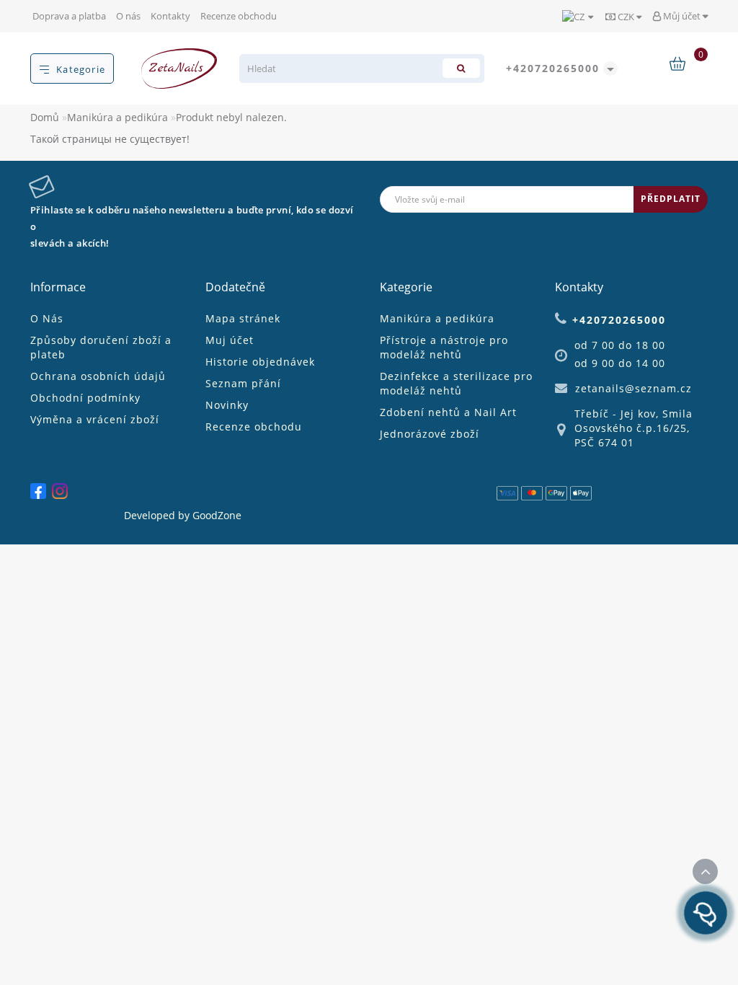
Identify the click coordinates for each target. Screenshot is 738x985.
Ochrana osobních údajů (98, 376)
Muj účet (229, 340)
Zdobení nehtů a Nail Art (448, 412)
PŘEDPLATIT (671, 199)
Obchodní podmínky (85, 398)
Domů (44, 117)
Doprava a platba (69, 15)
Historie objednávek (260, 361)
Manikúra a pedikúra (117, 117)
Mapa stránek (242, 318)
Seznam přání (243, 383)
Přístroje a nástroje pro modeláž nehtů (444, 347)
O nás (128, 15)
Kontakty (170, 15)
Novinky (227, 405)
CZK (625, 16)
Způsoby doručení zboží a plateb (101, 347)
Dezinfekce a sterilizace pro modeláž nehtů (456, 383)
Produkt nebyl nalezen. (231, 117)
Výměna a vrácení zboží (94, 419)
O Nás (46, 318)
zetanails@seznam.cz (633, 388)
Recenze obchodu (238, 15)
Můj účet (682, 15)
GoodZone (216, 515)
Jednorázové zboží (429, 434)
